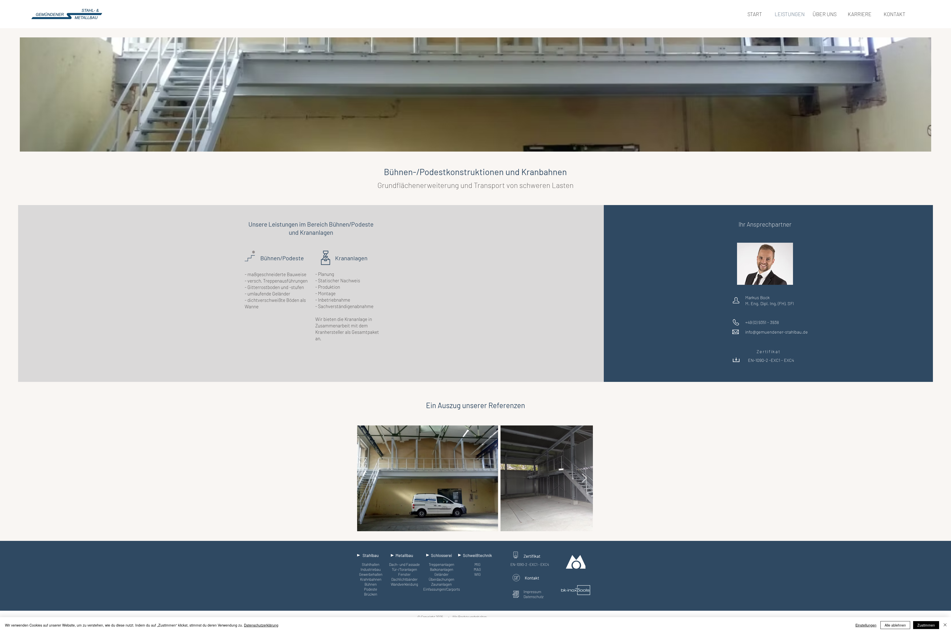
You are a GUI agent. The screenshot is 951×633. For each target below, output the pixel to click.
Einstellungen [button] (865, 625)
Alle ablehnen (895, 625)
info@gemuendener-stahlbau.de (776, 332)
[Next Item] (584, 478)
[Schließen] (945, 625)
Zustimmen (926, 625)
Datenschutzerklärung (261, 625)
